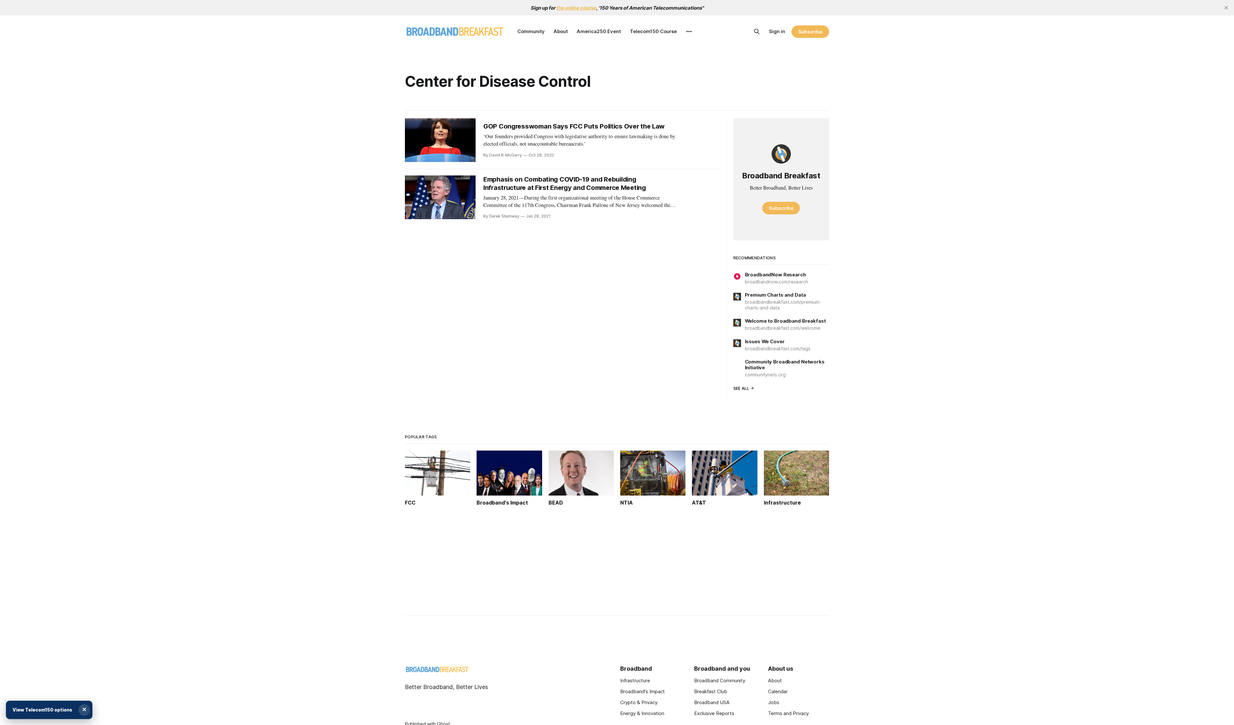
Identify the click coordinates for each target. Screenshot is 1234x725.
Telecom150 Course (653, 31)
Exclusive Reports (714, 713)
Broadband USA (711, 702)
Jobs (773, 702)
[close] (1226, 8)
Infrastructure (635, 680)
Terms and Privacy (788, 713)
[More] (689, 31)
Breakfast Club (710, 691)
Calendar (778, 691)
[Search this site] (757, 31)
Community (531, 31)
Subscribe (810, 32)
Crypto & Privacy (638, 702)
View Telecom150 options (42, 709)
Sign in (777, 31)
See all (741, 388)
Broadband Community (719, 680)
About (561, 31)
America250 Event (599, 31)
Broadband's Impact (642, 691)
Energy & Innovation (642, 713)
